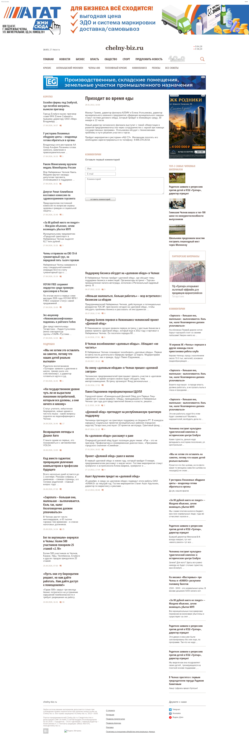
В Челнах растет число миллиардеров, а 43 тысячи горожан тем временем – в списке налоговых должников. (60, 521)
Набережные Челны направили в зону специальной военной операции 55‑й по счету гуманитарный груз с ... (60, 269)
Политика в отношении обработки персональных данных (130, 732)
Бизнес (80, 59)
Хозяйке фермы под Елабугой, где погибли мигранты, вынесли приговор (60, 106)
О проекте (110, 710)
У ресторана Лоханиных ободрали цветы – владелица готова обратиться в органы (60, 137)
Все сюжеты (172, 67)
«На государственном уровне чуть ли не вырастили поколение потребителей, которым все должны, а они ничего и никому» (61, 396)
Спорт (126, 59)
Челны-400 (94, 67)
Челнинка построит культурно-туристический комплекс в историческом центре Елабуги (185, 432)
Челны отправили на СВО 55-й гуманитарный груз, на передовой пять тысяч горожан (61, 257)
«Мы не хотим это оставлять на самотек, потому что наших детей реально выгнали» (61, 355)
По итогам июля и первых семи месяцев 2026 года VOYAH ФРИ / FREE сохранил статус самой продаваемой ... (60, 299)
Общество (111, 59)
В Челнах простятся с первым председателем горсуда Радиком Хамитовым (186, 680)
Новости (64, 59)
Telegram (176, 709)
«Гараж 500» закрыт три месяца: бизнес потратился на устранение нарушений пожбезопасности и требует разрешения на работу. (60, 593)
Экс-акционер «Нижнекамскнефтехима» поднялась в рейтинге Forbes (59, 318)
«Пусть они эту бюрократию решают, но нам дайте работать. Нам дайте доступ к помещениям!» (61, 579)
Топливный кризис (116, 67)
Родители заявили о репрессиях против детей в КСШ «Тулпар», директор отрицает (186, 190)
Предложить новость (149, 59)
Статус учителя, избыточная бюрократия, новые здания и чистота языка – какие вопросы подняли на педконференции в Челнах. (59, 413)
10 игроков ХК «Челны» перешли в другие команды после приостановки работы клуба (187, 348)
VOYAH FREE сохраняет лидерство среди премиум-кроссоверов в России (58, 287)
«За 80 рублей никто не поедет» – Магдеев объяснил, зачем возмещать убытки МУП (61, 226)
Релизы (156, 67)
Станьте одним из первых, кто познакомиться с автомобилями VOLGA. (59, 443)
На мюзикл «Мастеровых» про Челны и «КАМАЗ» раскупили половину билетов (185, 580)
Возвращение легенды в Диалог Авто (58, 433)
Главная (48, 59)
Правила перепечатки (115, 719)
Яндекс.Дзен (177, 717)
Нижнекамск (139, 67)
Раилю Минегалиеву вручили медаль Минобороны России (60, 165)
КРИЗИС (47, 67)
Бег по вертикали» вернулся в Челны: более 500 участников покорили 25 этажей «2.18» (61, 543)
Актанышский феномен (69, 67)
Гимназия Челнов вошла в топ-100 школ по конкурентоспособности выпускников (187, 216)
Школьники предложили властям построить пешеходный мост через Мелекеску (187, 241)
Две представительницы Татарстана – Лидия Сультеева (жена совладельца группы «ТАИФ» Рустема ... (59, 330)
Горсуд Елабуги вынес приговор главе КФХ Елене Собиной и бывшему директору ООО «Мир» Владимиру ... (60, 118)
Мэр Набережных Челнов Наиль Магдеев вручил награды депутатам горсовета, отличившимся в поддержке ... (59, 176)
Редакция (110, 715)
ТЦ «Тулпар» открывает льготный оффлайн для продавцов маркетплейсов (187, 289)
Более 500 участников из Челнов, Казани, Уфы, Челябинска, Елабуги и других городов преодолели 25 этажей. (61, 557)
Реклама (109, 727)
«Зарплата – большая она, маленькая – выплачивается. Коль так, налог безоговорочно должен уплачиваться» (61, 504)
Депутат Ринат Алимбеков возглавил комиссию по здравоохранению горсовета (59, 195)
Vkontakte (176, 713)
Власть (94, 59)
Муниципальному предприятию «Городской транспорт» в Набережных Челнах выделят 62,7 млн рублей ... (59, 238)
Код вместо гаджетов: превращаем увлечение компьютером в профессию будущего (60, 463)
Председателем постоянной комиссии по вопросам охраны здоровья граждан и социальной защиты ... (59, 207)
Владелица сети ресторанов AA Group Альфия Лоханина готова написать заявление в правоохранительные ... (59, 149)
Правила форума (113, 723)
